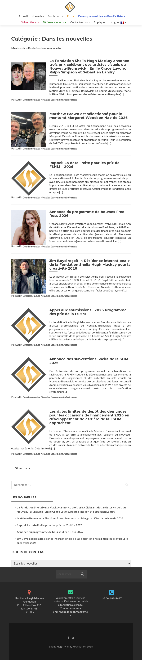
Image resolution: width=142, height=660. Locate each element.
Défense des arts (53, 22)
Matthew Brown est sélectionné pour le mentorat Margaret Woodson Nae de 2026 (88, 116)
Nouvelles (38, 16)
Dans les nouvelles (31, 99)
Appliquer (100, 22)
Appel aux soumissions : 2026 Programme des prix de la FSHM (88, 312)
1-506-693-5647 (111, 598)
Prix (69, 16)
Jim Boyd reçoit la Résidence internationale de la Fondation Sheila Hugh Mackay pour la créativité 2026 (90, 264)
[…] (122, 94)
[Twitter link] (73, 638)
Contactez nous (80, 22)
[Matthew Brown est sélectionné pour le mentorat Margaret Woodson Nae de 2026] (28, 129)
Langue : (115, 22)
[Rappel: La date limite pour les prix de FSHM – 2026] (28, 177)
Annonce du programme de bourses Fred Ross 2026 (87, 214)
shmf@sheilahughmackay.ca (70, 613)
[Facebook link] (68, 638)
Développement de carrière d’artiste (100, 16)
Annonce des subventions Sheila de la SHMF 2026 (90, 361)
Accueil (23, 16)
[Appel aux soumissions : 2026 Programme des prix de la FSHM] (28, 325)
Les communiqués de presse (64, 99)
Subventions (28, 22)
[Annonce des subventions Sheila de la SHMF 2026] (28, 374)
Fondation (54, 16)
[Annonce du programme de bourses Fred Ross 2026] (28, 226)
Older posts (20, 468)
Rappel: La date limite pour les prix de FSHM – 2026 (84, 165)
